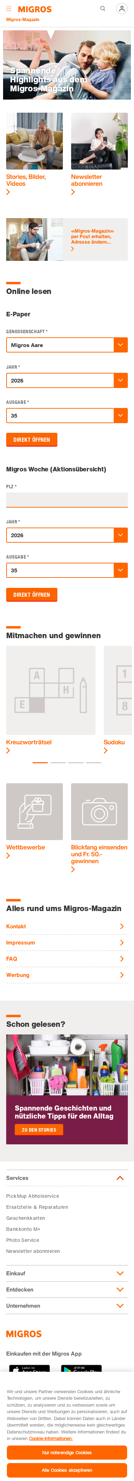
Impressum (20, 942)
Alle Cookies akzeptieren (67, 1470)
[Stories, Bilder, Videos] (34, 154)
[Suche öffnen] (102, 8)
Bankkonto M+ (23, 1229)
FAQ (11, 958)
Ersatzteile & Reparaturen (37, 1207)
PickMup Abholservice (32, 1195)
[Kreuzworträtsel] (51, 700)
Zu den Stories (39, 1130)
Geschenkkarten (25, 1218)
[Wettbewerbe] (34, 821)
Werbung (18, 975)
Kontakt (16, 926)
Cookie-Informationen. (51, 1438)
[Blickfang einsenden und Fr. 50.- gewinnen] (99, 828)
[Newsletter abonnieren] (99, 154)
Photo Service (22, 1240)
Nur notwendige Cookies (67, 1452)
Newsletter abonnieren (33, 1251)
